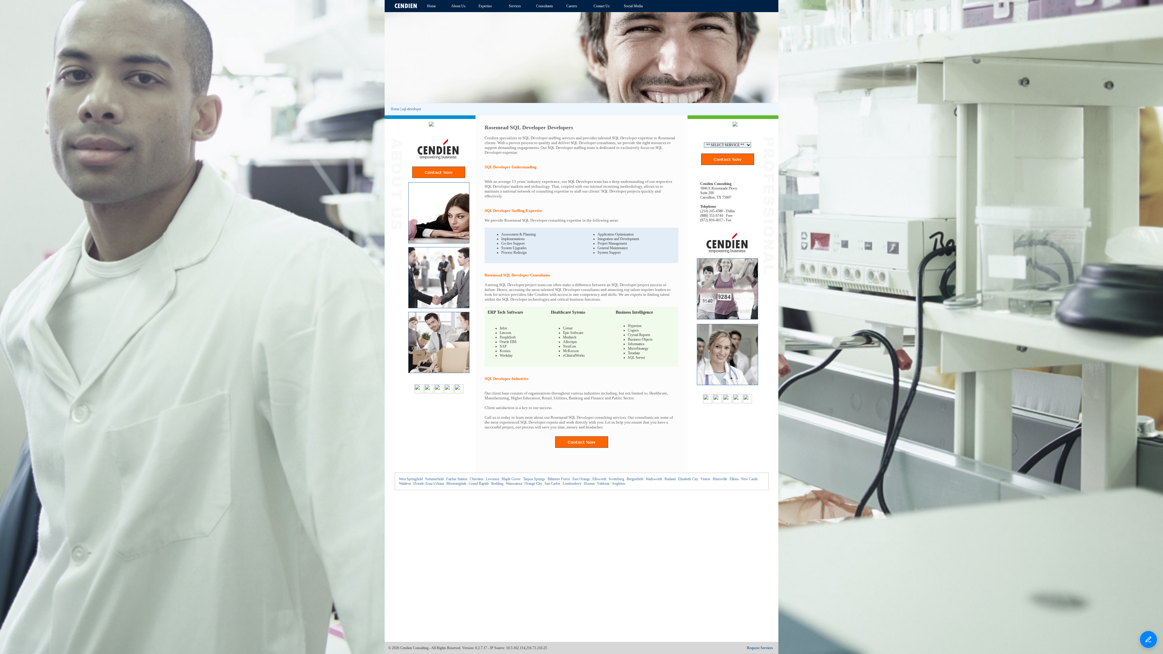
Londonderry (572, 483)
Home (395, 109)
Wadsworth (654, 479)
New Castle (749, 479)
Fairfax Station (456, 479)
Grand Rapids (479, 483)
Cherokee (476, 479)
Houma (589, 483)
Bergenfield (635, 479)
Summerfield (434, 479)
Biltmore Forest (559, 479)
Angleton (618, 483)
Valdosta (603, 483)
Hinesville (720, 479)
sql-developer (411, 109)
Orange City (533, 483)
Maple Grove (511, 479)
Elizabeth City (688, 479)
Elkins (734, 479)
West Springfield (411, 479)
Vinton (705, 479)
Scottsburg (616, 479)
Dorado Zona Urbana (428, 483)
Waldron (405, 483)
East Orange (581, 479)
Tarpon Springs (534, 479)
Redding (497, 483)
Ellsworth (599, 479)
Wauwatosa (514, 483)
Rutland (670, 479)
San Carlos (552, 483)
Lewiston (492, 479)
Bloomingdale (456, 483)
